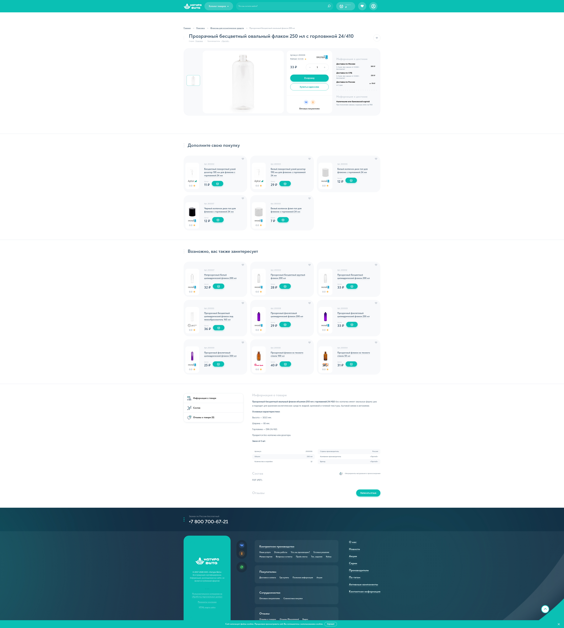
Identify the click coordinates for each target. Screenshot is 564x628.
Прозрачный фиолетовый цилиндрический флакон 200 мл (287, 315)
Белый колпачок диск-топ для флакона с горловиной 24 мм (352, 171)
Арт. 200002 (276, 270)
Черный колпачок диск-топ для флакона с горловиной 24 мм (220, 210)
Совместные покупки (293, 598)
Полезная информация (303, 577)
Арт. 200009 (342, 308)
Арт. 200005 (209, 348)
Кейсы (328, 556)
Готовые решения (321, 552)
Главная (187, 28)
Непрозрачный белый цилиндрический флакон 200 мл (220, 276)
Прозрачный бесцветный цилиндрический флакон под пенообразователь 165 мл (218, 316)
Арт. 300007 (209, 204)
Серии (353, 563)
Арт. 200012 (342, 270)
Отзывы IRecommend (289, 619)
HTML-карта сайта (207, 607)
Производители (359, 570)
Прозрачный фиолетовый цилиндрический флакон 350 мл (220, 354)
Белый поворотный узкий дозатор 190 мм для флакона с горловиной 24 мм (288, 172)
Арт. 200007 (209, 270)
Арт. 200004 (342, 348)
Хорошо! (330, 624)
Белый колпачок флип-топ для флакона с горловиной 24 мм (286, 210)
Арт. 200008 (276, 308)
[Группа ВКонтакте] (242, 545)
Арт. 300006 (342, 164)
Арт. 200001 (209, 308)
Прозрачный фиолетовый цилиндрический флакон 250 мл (353, 315)
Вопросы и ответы (284, 556)
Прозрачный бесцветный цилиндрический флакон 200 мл (353, 276)
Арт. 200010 (276, 348)
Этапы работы (280, 552)
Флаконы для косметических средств (227, 28)
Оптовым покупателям (309, 108)
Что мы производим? (300, 552)
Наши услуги (265, 552)
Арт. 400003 (276, 164)
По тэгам (354, 577)
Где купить (284, 577)
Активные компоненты (363, 584)
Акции (319, 577)
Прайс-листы (302, 556)
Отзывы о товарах (267, 619)
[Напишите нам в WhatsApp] (242, 567)
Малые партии (265, 556)
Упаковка (200, 28)
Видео (305, 619)
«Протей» (225, 41)
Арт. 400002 (209, 164)
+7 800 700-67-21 (208, 521)
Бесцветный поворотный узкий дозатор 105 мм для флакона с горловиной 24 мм (220, 172)
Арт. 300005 (276, 204)
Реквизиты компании (207, 602)
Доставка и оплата (267, 577)
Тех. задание (316, 556)
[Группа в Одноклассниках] (242, 554)
